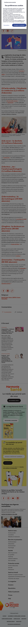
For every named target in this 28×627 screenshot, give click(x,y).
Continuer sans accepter (10, 2)
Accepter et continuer (19, 25)
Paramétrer (6, 25)
